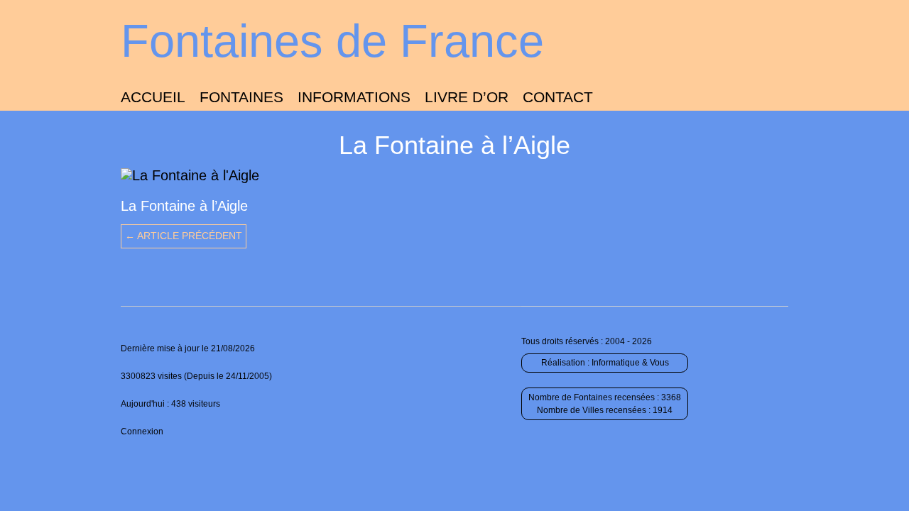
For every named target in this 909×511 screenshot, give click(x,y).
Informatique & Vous (630, 363)
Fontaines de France (332, 41)
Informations (354, 97)
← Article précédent (183, 235)
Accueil (153, 97)
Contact (558, 97)
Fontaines (241, 97)
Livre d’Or (466, 97)
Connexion (142, 431)
